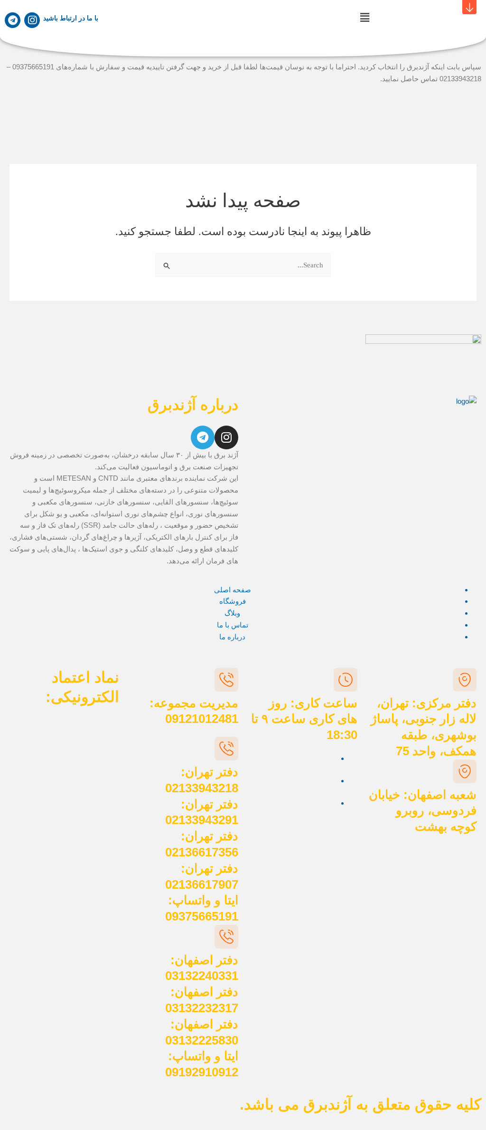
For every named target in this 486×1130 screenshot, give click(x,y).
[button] (364, 18)
